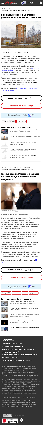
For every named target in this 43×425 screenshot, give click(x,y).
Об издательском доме (12, 349)
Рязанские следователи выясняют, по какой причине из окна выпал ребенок (23, 130)
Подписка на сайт (10, 358)
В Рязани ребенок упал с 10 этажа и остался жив (25, 136)
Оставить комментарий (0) (21, 106)
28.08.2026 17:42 (6, 167)
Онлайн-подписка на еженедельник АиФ (20, 355)
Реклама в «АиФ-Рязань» (12, 346)
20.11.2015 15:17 (6, 8)
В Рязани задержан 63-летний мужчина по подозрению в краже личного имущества (23, 302)
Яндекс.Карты (6, 49)
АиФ (16, 211)
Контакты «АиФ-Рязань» (12, 343)
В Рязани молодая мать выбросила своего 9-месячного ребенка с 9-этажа (24, 150)
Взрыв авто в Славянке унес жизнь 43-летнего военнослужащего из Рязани (24, 321)
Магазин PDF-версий (10, 352)
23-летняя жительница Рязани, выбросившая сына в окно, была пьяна (24, 156)
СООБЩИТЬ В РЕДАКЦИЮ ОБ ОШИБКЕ (17, 360)
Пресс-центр (29, 349)
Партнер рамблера (19, 415)
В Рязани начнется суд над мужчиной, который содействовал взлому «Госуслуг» (24, 315)
